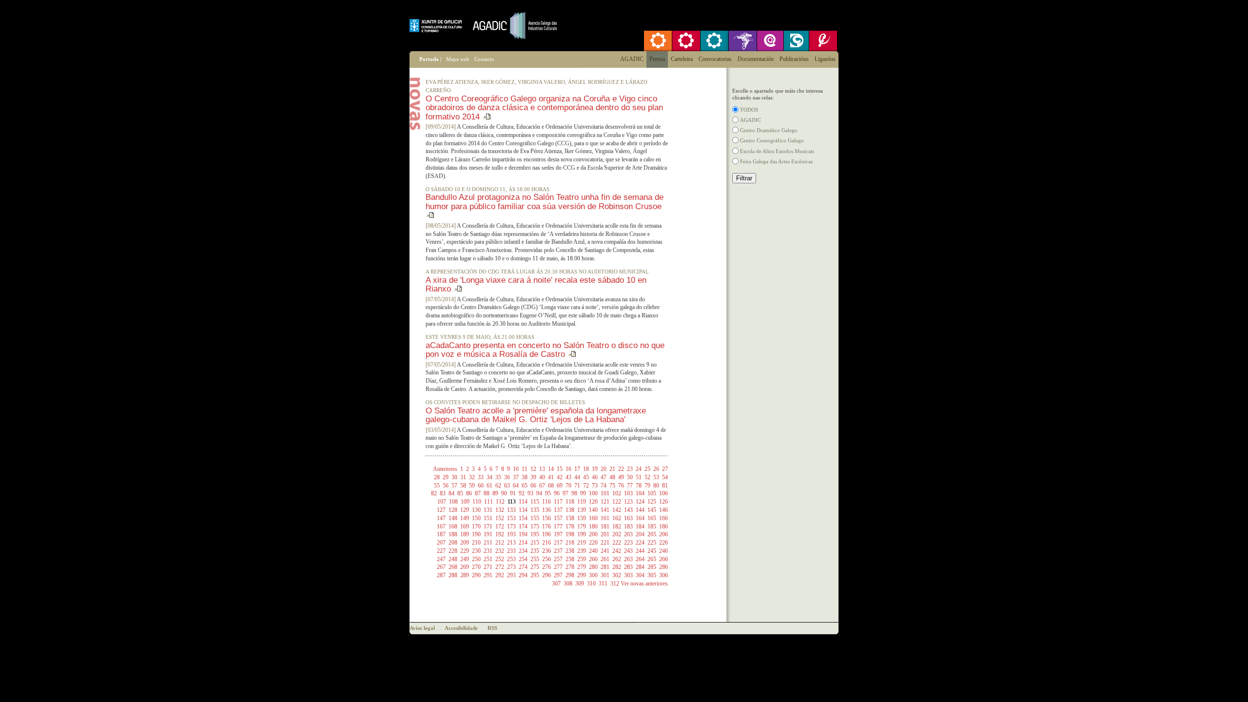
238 (570, 550)
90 (504, 493)
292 (499, 575)
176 (546, 526)
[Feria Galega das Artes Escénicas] (743, 41)
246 (663, 550)
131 (488, 510)
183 (628, 526)
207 (441, 542)
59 (472, 485)
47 (603, 477)
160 (593, 518)
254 (523, 559)
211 (488, 542)
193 (511, 534)
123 (628, 501)
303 (628, 575)
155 (534, 518)
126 (663, 501)
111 (488, 501)
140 (593, 510)
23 (630, 469)
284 (640, 567)
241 (605, 550)
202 (616, 534)
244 (640, 550)
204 (640, 534)
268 (452, 567)
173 (511, 526)
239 (581, 550)
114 (523, 501)
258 (570, 559)
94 (539, 493)
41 (551, 477)
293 (511, 575)
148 (452, 518)
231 (488, 550)
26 (656, 469)
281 (605, 567)
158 (570, 518)
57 (454, 485)
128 (452, 510)
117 (558, 501)
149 (464, 518)
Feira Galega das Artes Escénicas (776, 161)
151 (488, 518)
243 (628, 550)
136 (546, 510)
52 (647, 477)
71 (577, 485)
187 (441, 534)
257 (558, 559)
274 (523, 567)
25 (647, 469)
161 (605, 518)
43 (568, 477)
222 (616, 542)
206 (663, 534)
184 (640, 526)
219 (581, 542)
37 (516, 477)
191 (488, 534)
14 (551, 469)
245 (651, 550)
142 (616, 510)
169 (464, 526)
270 (476, 567)
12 (533, 469)
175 (534, 526)
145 (651, 510)
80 (656, 485)
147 (441, 518)
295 (534, 575)
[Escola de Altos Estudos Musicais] (823, 41)
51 (639, 477)
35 (498, 477)
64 (516, 485)
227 (441, 550)
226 (663, 542)
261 (605, 559)
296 (546, 575)
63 (507, 485)
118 (570, 501)
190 (476, 534)
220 (593, 542)
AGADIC (750, 120)
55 (437, 485)
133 (511, 510)
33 (481, 477)
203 (628, 534)
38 (524, 477)
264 (640, 559)
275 (534, 567)
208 (452, 542)
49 (621, 477)
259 (581, 559)
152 (499, 518)
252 (499, 559)
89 (495, 493)
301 (605, 575)
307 (556, 583)
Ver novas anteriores (644, 583)
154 (523, 518)
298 (570, 575)
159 (581, 518)
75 (612, 485)
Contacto (484, 59)
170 (476, 526)
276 (546, 567)
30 (454, 477)
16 (568, 469)
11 (524, 469)
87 (478, 493)
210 (476, 542)
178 (570, 526)
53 (656, 477)
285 (651, 567)
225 (651, 542)
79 (647, 485)
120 (593, 501)
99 (583, 493)
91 (513, 493)
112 (500, 501)
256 (546, 559)
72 (586, 485)
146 (663, 510)
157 (558, 518)
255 (534, 559)
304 (640, 575)
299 (581, 575)
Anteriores (445, 469)
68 (551, 485)
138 (570, 510)
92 (522, 493)
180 (593, 526)
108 (453, 501)
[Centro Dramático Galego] (796, 41)
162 (616, 518)
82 (434, 493)
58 (463, 485)
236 (546, 550)
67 (542, 485)
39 (533, 477)
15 (560, 469)
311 (603, 583)
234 (523, 550)
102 (616, 493)
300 (593, 575)
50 (630, 477)
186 (663, 526)
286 (663, 567)
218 (570, 542)
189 (464, 534)
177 (558, 526)
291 (488, 575)
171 (488, 526)
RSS (492, 628)
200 (593, 534)
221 (605, 542)
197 (558, 534)
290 (476, 575)
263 (628, 559)
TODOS (749, 110)
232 (499, 550)
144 (640, 510)
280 (593, 567)
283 (628, 567)
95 (548, 493)
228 (452, 550)
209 (464, 542)
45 (586, 477)
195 (534, 534)
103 (628, 493)
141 (605, 510)
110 (476, 501)
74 (603, 485)
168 (452, 526)
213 (511, 542)
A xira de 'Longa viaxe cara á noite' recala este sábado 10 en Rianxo (536, 284)
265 (651, 559)
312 (614, 583)
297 (558, 575)
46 (595, 477)
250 (476, 559)
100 (593, 493)
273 (511, 567)
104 (640, 493)
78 (639, 485)
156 (546, 518)
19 (595, 469)
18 (586, 469)
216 (546, 542)
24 (639, 469)
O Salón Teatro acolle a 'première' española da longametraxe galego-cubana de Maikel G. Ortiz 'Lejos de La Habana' (536, 415)
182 (616, 526)
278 (570, 567)
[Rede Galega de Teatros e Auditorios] (658, 41)
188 (452, 534)
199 (581, 534)
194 (523, 534)
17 (577, 469)
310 (591, 583)
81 (665, 485)
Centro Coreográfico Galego (772, 140)
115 (534, 501)
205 (651, 534)
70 (568, 485)
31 (463, 477)
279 (581, 567)
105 (651, 493)
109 (465, 501)
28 (437, 477)
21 (612, 469)
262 (616, 559)
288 (452, 575)
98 (574, 493)
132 (499, 510)
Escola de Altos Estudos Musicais (777, 151)
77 (630, 485)
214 (523, 542)
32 (472, 477)
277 (558, 567)
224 (640, 542)
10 (516, 469)
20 (603, 469)
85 (460, 493)
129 (464, 510)
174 (523, 526)
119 (581, 501)
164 (640, 518)
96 (557, 493)
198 (570, 534)
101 (605, 493)
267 (441, 567)
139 (581, 510)
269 (464, 567)
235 (534, 550)
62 (498, 485)
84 (451, 493)
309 (579, 583)
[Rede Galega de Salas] (715, 41)
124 (640, 501)
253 (511, 559)
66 (533, 485)
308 (568, 583)
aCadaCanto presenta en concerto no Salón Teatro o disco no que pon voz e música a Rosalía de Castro (545, 350)
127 (441, 510)
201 (605, 534)
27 (665, 469)
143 (628, 510)
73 (595, 485)
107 (441, 501)
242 (616, 550)
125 (651, 501)
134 (523, 510)
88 (486, 493)
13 (542, 469)
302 (616, 575)
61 (489, 485)
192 (499, 534)
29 (445, 477)
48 (612, 477)
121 (605, 501)
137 (558, 510)
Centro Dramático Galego (769, 130)
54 (665, 477)
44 (577, 477)
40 (542, 477)
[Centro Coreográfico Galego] (770, 41)
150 (476, 518)
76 (621, 485)
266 (663, 559)
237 (558, 550)
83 (443, 493)
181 (605, 526)
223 (628, 542)
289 (464, 575)
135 (534, 510)
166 (663, 518)
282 (616, 567)
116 (546, 501)
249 (464, 559)
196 (546, 534)
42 (560, 477)
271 (488, 567)
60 (481, 485)
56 (445, 485)
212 (499, 542)
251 (488, 559)
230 (476, 550)
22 (621, 469)
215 (534, 542)
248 (452, 559)
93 (530, 493)
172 (499, 526)
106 (663, 493)
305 (651, 575)
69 (560, 485)
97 (565, 493)
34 (489, 477)
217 (558, 542)
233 (511, 550)
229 (464, 550)
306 (663, 575)
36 (507, 477)
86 (469, 493)
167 (441, 526)
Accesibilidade (461, 628)
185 (651, 526)
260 (593, 559)
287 (441, 575)
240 (593, 550)
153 (511, 518)
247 (441, 559)
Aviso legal (422, 628)
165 (651, 518)
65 (524, 485)
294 (523, 575)
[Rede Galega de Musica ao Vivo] (686, 41)
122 (616, 501)
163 (628, 518)
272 (499, 567)
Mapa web (457, 59)
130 (476, 510)
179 (581, 526)
